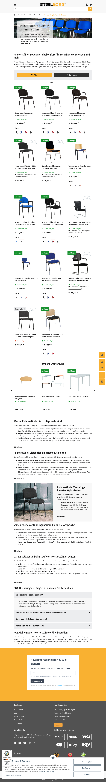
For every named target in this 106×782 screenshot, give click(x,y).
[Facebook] (102, 375)
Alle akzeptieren (87, 762)
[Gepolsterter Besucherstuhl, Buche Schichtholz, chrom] (53, 263)
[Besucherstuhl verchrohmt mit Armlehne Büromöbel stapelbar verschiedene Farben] (53, 207)
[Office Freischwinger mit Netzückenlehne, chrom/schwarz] (79, 263)
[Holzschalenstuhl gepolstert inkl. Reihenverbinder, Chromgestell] (53, 151)
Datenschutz (19, 775)
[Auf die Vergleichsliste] (31, 142)
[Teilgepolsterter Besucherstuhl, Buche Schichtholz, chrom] (53, 319)
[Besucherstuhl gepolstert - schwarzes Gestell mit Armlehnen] (79, 98)
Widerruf (58, 725)
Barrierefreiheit (19, 716)
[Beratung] (102, 355)
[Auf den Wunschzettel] (35, 142)
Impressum (9, 775)
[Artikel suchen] (90, 9)
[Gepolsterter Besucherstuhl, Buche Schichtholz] (26, 263)
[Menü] (10, 751)
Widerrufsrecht (59, 720)
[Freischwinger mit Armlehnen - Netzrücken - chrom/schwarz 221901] (79, 207)
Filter (36, 75)
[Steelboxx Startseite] (53, 4)
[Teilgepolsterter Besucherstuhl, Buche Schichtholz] (79, 151)
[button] (87, 4)
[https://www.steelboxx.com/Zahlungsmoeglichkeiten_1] (59, 737)
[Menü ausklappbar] (15, 4)
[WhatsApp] (102, 368)
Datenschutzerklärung (46, 771)
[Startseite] (14, 15)
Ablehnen (87, 774)
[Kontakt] (102, 362)
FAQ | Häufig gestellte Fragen (64, 710)
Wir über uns (18, 710)
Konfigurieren (87, 768)
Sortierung (73, 75)
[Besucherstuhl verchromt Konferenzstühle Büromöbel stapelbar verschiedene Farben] (53, 98)
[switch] (7, 764)
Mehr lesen (18, 447)
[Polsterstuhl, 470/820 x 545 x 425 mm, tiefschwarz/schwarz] (26, 151)
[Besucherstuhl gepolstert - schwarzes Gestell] (26, 98)
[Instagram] (102, 381)
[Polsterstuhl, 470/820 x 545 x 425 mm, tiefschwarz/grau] (26, 319)
